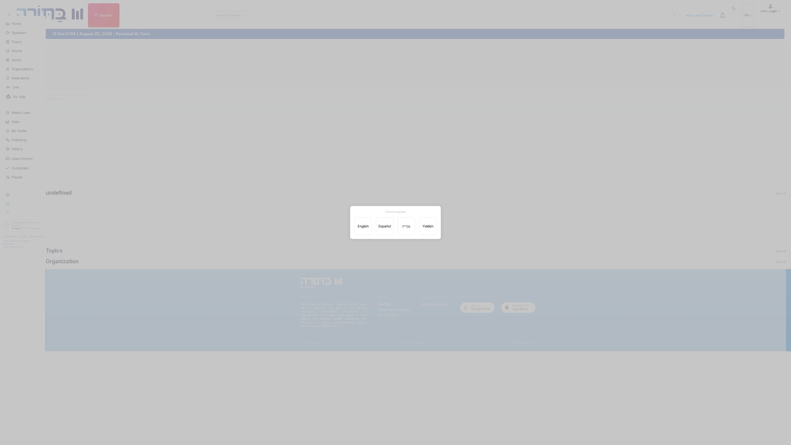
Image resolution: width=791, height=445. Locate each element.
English (363, 226)
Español (384, 226)
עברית (406, 226)
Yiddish (427, 226)
